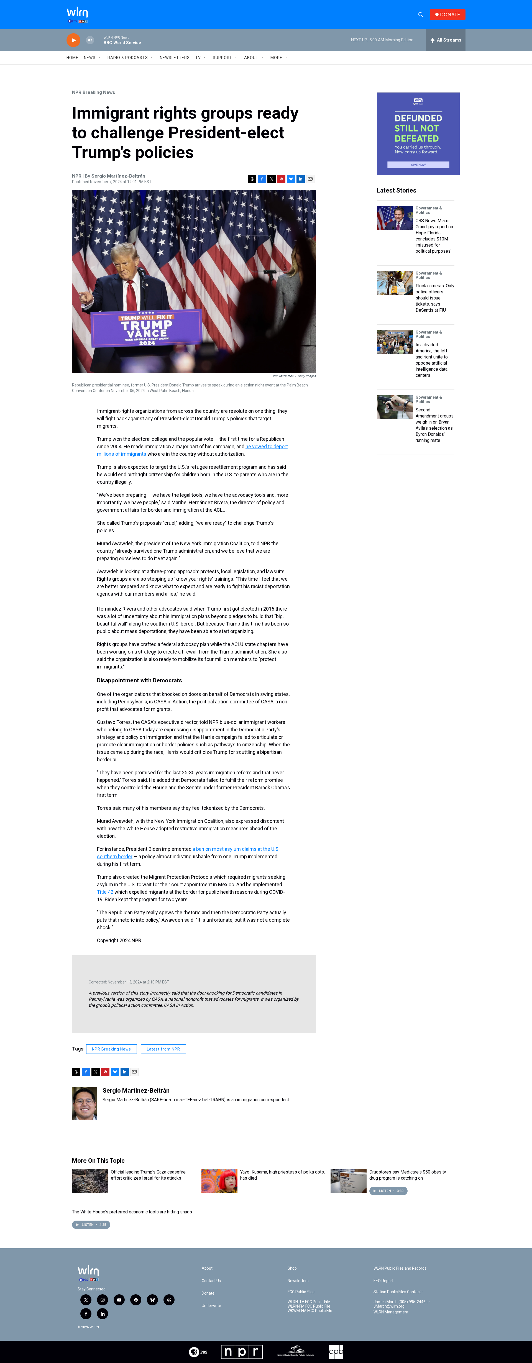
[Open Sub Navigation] (100, 57)
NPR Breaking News (93, 92)
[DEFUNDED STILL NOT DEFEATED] (418, 134)
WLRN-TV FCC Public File (309, 1302)
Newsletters (175, 57)
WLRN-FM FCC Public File (309, 1306)
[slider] (99, 40)
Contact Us (211, 1281)
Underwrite (211, 1306)
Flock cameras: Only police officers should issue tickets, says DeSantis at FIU (435, 298)
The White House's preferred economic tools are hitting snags (132, 1212)
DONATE (450, 14)
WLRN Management (391, 1312)
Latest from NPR (163, 1049)
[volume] (90, 40)
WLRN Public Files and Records (400, 1268)
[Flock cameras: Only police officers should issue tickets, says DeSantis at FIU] (395, 283)
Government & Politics (429, 210)
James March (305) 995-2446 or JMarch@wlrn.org (402, 1304)
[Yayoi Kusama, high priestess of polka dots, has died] (219, 1181)
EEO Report (383, 1281)
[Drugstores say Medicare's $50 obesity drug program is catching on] (349, 1181)
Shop (292, 1268)
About (251, 57)
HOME (72, 57)
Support (222, 57)
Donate (208, 1293)
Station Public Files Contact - (398, 1292)
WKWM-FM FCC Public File (310, 1311)
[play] (73, 40)
